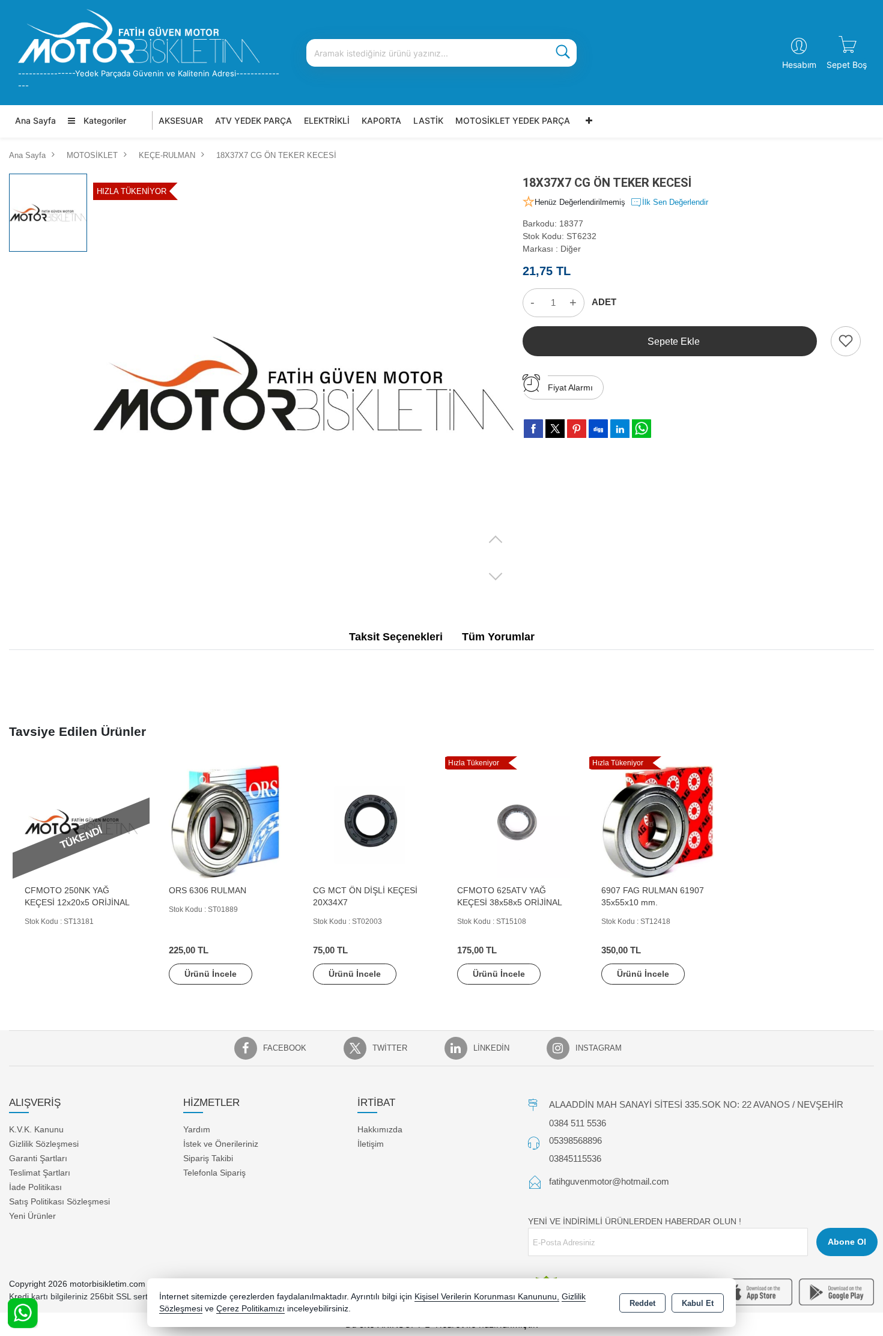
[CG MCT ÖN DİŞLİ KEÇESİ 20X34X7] (369, 821)
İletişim (370, 1144)
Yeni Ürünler (32, 1216)
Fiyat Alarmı (570, 387)
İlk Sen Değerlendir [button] (675, 202)
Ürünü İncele (210, 974)
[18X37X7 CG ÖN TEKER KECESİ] (303, 384)
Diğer (570, 249)
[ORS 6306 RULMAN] (225, 821)
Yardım (196, 1129)
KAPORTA (381, 120)
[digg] (598, 428)
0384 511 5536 (577, 1123)
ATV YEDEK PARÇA (253, 120)
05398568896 (575, 1140)
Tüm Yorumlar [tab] (498, 637)
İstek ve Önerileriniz (220, 1144)
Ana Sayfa (35, 120)
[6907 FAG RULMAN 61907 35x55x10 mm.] (657, 821)
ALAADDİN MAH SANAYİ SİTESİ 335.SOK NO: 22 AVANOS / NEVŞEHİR (696, 1104)
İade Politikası (35, 1187)
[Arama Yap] (563, 53)
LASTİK (428, 120)
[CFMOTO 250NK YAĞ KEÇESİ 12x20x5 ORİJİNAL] (81, 821)
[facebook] (533, 428)
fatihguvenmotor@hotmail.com (609, 1181)
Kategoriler (103, 120)
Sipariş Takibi (208, 1158)
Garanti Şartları (38, 1158)
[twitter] (555, 428)
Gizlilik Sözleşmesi (44, 1144)
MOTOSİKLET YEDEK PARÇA (512, 120)
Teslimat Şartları (39, 1172)
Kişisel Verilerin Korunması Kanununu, (486, 1296)
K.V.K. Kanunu (36, 1129)
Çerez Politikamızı (250, 1308)
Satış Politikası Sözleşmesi (59, 1201)
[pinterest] (576, 428)
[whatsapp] (641, 428)
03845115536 (575, 1158)
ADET (604, 302)
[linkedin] (620, 428)
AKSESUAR (181, 120)
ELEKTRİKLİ (327, 120)
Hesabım (799, 64)
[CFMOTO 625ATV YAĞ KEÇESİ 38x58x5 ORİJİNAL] (513, 821)
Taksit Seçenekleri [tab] (396, 637)
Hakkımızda (379, 1129)
